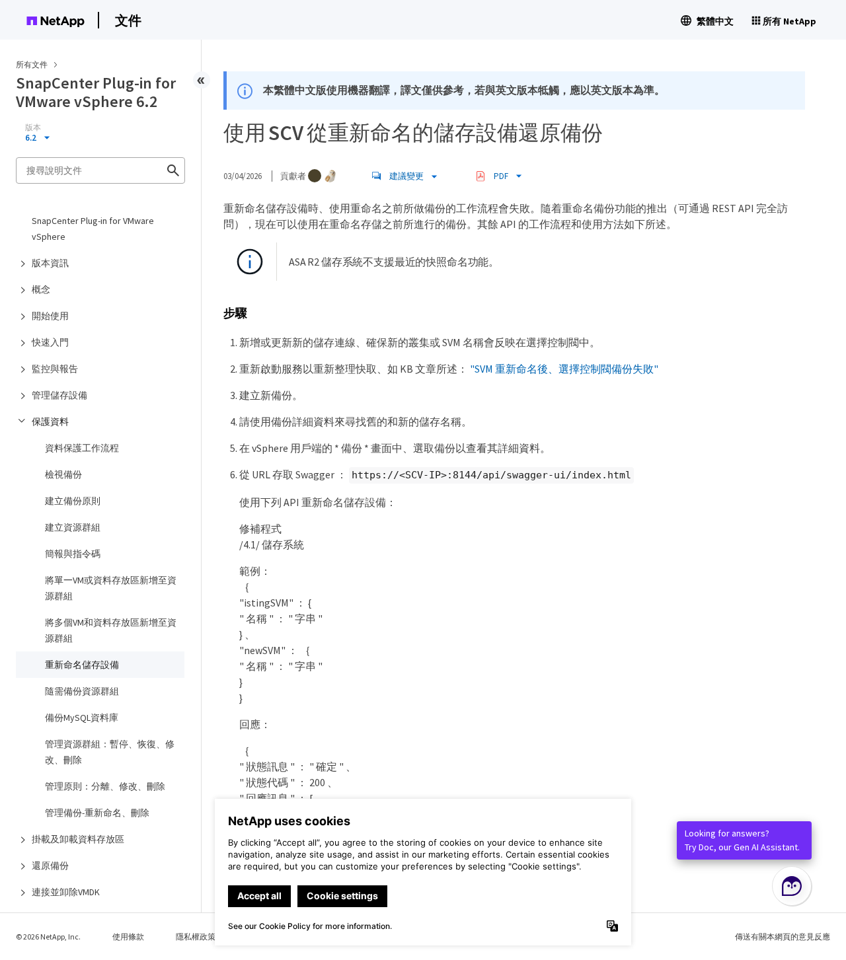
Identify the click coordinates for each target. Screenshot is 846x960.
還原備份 (50, 865)
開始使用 (50, 316)
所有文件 (32, 64)
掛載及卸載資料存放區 (78, 839)
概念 (41, 289)
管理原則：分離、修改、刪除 (105, 786)
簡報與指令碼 (72, 554)
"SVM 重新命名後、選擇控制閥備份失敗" (564, 368)
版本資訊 (50, 263)
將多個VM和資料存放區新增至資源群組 (110, 630)
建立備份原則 (72, 501)
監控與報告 (55, 369)
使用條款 (128, 937)
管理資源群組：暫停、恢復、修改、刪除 (109, 752)
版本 (33, 127)
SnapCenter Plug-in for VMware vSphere (93, 228)
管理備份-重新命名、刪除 (97, 813)
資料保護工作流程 (82, 448)
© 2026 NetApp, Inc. (48, 937)
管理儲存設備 (59, 395)
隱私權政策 (195, 937)
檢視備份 (63, 474)
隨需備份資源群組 (82, 691)
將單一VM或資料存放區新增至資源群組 (110, 588)
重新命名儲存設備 (82, 665)
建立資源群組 (72, 527)
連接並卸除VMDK (66, 892)
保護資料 (50, 421)
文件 (128, 20)
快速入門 (50, 342)
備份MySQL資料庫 (81, 717)
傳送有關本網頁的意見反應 (782, 937)
